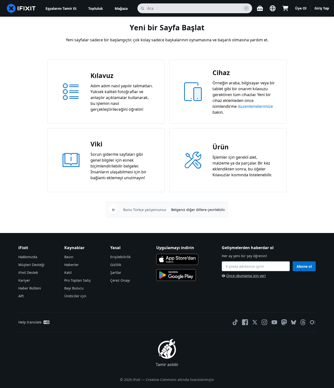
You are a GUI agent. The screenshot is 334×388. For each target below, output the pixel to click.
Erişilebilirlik (120, 257)
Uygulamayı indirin (175, 247)
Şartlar (115, 272)
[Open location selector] (273, 8)
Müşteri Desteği (31, 264)
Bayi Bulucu (74, 288)
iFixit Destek (28, 272)
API (21, 296)
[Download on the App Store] (177, 259)
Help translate (30, 322)
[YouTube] (274, 322)
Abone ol (304, 266)
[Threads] (303, 322)
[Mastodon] (284, 322)
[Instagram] (264, 322)
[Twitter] (255, 322)
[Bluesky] (293, 322)
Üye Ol (300, 8)
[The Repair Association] (313, 322)
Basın (68, 257)
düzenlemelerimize (255, 106)
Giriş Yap (321, 8)
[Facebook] (245, 322)
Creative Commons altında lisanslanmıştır (180, 379)
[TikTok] (235, 322)
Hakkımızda (27, 257)
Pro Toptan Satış (77, 280)
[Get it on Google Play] (176, 275)
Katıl (68, 272)
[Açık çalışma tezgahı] (260, 8)
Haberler (71, 264)
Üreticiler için (75, 296)
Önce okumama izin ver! (246, 275)
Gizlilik (115, 264)
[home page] (21, 8)
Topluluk (95, 8)
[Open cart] (285, 8)
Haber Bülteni (29, 288)
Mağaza (121, 8)
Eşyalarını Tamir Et (61, 8)
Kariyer (24, 280)
